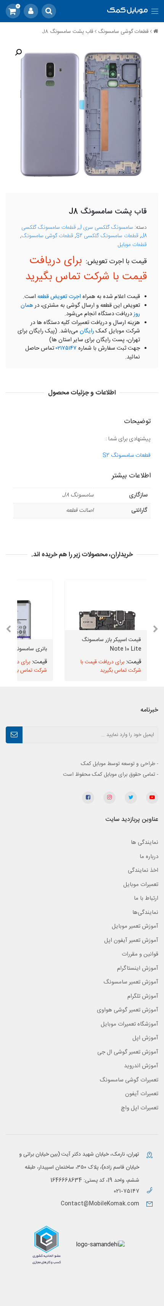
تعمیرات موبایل (140, 884)
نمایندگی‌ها (145, 912)
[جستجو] (49, 11)
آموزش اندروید (141, 1066)
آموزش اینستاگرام (137, 968)
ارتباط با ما (146, 898)
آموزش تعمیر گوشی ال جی (127, 1052)
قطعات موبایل (132, 244)
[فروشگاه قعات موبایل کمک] (127, 11)
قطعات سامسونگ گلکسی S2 (107, 236)
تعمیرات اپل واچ (139, 1108)
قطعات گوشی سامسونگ (123, 32)
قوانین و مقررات (140, 954)
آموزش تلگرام (142, 996)
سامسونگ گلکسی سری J (106, 227)
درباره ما (149, 856)
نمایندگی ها (144, 842)
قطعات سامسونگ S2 (127, 455)
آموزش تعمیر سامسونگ (130, 982)
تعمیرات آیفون (141, 1094)
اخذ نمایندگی (143, 870)
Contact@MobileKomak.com (100, 1203)
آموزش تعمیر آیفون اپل (131, 940)
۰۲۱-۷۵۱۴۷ (127, 1191)
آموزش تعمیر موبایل (135, 926)
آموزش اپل (145, 1038)
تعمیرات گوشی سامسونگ (129, 1080)
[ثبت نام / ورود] (31, 11)
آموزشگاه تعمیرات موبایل (129, 1024)
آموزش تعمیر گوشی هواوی (127, 1010)
